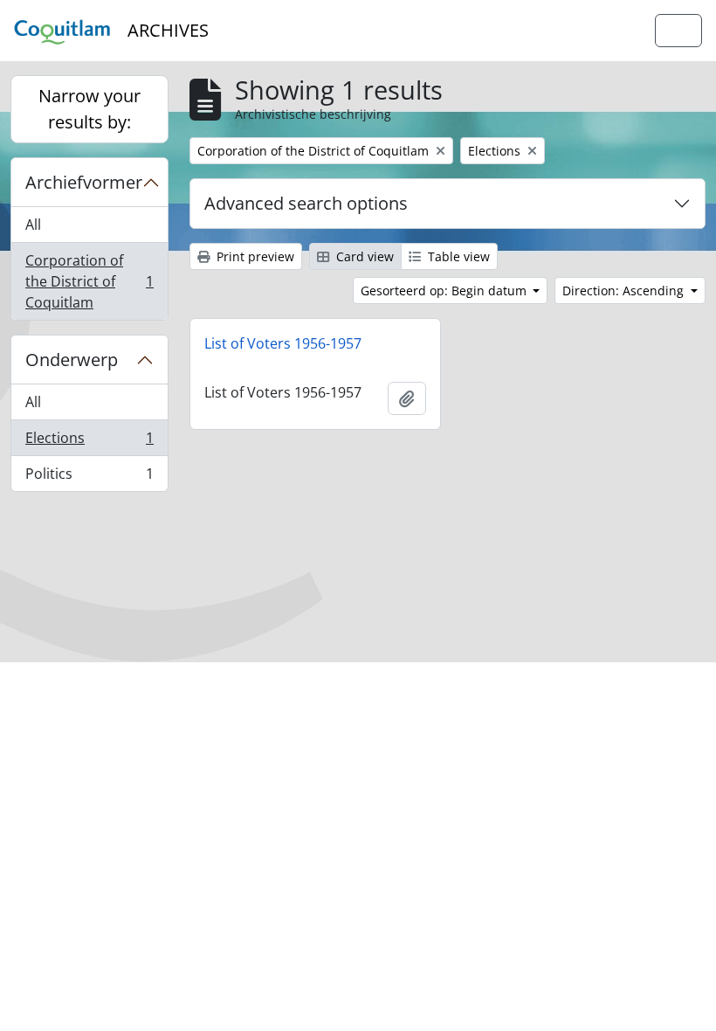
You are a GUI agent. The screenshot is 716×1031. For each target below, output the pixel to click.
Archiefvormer (83, 182)
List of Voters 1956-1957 (282, 343)
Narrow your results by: (89, 109)
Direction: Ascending (624, 290)
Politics (89, 477)
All (33, 224)
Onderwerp (71, 359)
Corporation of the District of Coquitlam (89, 281)
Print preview (253, 256)
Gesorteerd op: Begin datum (445, 290)
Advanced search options (306, 203)
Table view (457, 256)
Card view (363, 256)
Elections (89, 442)
